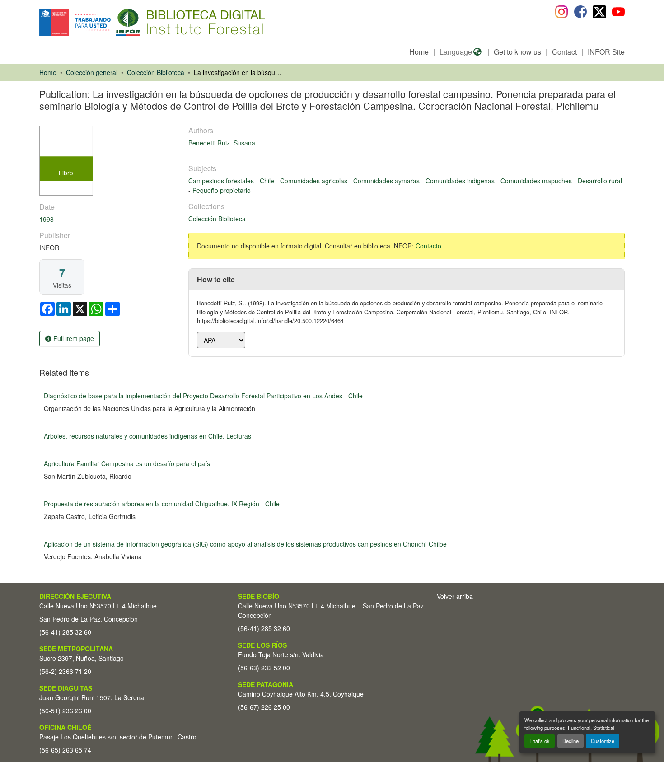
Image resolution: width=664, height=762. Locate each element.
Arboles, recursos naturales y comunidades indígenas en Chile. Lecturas (147, 435)
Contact (564, 52)
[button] (113, 22)
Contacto (428, 245)
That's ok (539, 740)
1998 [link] (46, 219)
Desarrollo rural (600, 180)
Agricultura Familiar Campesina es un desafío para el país (127, 463)
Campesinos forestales (222, 180)
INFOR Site (606, 52)
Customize (602, 740)
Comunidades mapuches (537, 180)
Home (419, 52)
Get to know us (517, 52)
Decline (570, 740)
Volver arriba (455, 596)
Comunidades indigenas (461, 180)
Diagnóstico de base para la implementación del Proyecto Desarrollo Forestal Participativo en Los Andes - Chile (203, 395)
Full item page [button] (72, 338)
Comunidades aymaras (387, 180)
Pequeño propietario (221, 190)
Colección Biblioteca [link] (155, 72)
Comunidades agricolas (314, 180)
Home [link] (47, 72)
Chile (268, 180)
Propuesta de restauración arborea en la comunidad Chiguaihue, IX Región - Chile (162, 503)
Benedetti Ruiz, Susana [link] (221, 142)
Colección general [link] (91, 72)
